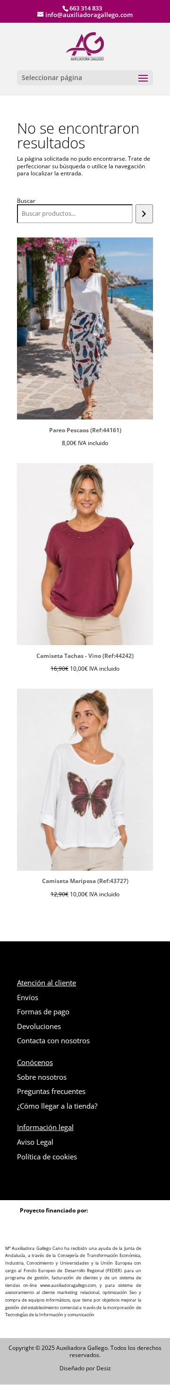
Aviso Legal (35, 1142)
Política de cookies (47, 1156)
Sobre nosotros (42, 1077)
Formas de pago (43, 1011)
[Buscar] (144, 213)
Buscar (26, 201)
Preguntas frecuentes (51, 1091)
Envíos (27, 997)
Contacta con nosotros (53, 1040)
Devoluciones (39, 1026)
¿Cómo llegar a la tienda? (57, 1106)
